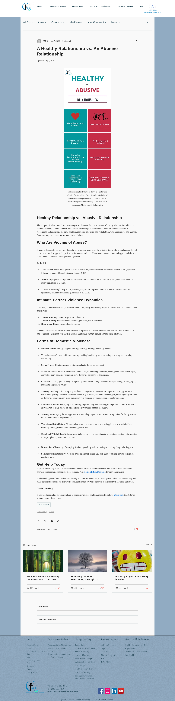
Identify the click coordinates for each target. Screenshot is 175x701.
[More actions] (136, 41)
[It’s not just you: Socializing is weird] (132, 561)
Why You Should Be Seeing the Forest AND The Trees (43, 578)
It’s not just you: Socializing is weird (131, 578)
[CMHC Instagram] (107, 691)
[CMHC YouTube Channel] (121, 691)
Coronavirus (57, 22)
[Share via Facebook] (38, 520)
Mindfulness (76, 22)
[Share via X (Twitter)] (45, 520)
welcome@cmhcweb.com (65, 691)
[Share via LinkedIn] (51, 520)
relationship (44, 504)
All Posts (28, 22)
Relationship (42, 511)
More (114, 22)
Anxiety (42, 22)
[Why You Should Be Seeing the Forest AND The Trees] (43, 561)
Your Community (97, 22)
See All (149, 544)
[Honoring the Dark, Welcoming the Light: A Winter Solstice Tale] (87, 561)
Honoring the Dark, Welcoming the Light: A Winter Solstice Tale (84, 578)
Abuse (51, 511)
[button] (39, 6)
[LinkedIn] (114, 691)
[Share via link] (58, 520)
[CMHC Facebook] (100, 691)
